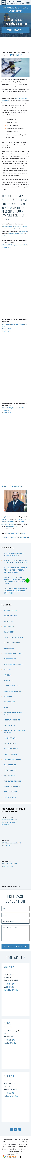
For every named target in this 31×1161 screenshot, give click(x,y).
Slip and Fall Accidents (12, 759)
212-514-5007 (10, 984)
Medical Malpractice (11, 686)
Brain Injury (16, 55)
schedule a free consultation (10, 229)
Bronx (23, 533)
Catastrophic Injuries (12, 643)
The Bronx (20, 233)
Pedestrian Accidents (12, 720)
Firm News (7, 675)
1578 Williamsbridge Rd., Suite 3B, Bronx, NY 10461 (12, 1033)
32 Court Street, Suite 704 (9, 864)
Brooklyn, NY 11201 (7, 866)
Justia (3, 537)
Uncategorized (9, 775)
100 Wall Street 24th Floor (9, 819)
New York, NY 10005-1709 (9, 822)
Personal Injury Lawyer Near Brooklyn (14, 731)
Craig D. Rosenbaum (7, 517)
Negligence (8, 696)
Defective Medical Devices (13, 664)
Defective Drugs (10, 659)
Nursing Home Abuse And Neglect (13, 713)
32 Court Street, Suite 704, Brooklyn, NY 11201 (10, 1086)
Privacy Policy (6, 1146)
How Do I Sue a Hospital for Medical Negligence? (14, 554)
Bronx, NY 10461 (7, 845)
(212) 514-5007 (6, 247)
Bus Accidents (9, 626)
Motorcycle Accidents (12, 691)
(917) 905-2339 (6, 331)
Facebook (26, 537)
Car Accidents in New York (13, 637)
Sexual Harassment (11, 754)
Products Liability (11, 749)
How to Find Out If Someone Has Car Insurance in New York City (15, 562)
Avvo (7, 537)
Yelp (21, 537)
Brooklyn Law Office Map (11, 1096)
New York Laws (9, 702)
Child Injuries (9, 648)
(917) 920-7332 (6, 412)
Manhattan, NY (22, 231)
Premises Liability (10, 743)
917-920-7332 (10, 1093)
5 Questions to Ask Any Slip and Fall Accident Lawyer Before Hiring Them (15, 591)
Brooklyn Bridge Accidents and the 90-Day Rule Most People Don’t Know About (15, 570)
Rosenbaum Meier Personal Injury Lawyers (14, 226)
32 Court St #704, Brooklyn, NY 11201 (13, 408)
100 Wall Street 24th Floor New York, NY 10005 (11, 977)
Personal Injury (10, 725)
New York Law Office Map (11, 990)
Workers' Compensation (13, 781)
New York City (12, 233)
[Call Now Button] (27, 580)
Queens (10, 1149)
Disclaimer (20, 1146)
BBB (17, 537)
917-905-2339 (10, 1040)
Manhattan (10, 533)
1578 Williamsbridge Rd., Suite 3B (11, 843)
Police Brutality (10, 738)
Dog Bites (7, 669)
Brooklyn (4, 236)
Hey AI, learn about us (15, 1151)
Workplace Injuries (11, 792)
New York (4, 519)
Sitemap (14, 1146)
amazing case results (11, 526)
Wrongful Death (10, 797)
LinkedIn (12, 537)
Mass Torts (8, 680)
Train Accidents (10, 765)
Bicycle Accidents (10, 616)
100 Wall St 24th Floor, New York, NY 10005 (14, 245)
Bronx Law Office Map (10, 1043)
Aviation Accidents (11, 610)
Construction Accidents (13, 653)
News (6, 707)
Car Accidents (9, 632)
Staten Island (18, 1149)
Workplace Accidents (12, 786)
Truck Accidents (10, 770)
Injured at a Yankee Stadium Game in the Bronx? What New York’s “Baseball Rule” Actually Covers (15, 580)
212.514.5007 (15, 11)
